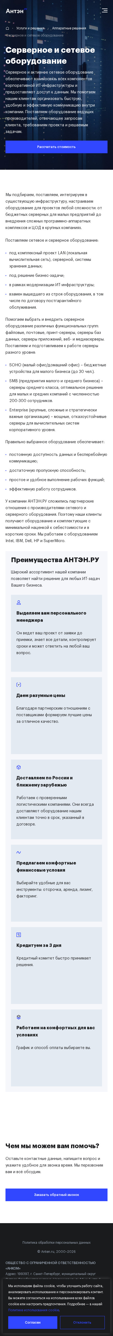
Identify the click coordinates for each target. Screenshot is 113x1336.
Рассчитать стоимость (56, 147)
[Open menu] (104, 10)
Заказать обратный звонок (56, 1194)
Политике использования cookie (33, 1310)
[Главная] (8, 28)
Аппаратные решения (69, 28)
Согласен (33, 1322)
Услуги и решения (30, 28)
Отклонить (82, 1322)
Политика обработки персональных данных (56, 1242)
